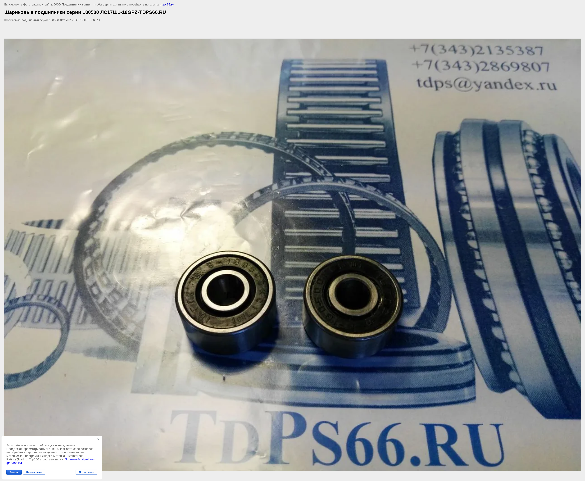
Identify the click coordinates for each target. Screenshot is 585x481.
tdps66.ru (167, 4)
